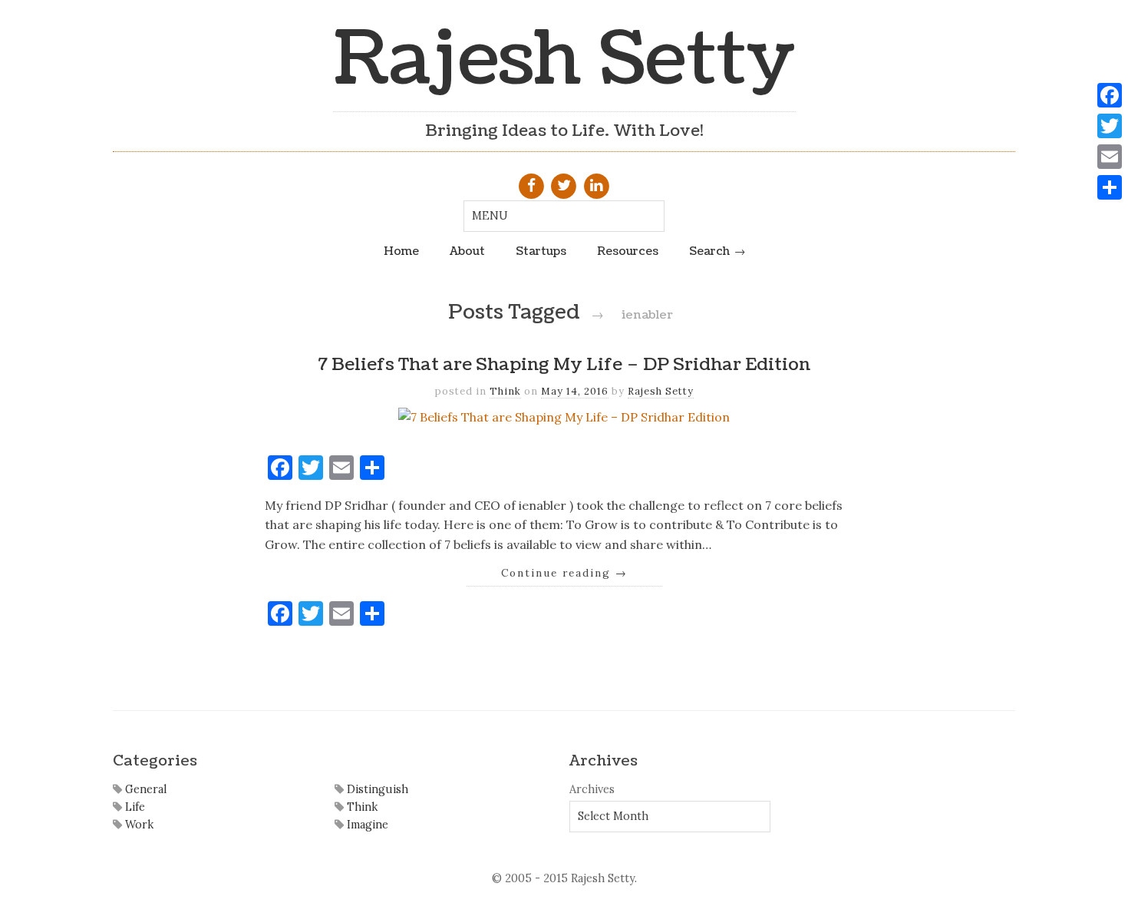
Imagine (366, 825)
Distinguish (376, 789)
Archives (592, 789)
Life (133, 807)
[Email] (1109, 156)
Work (137, 825)
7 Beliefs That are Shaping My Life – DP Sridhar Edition (564, 364)
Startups (541, 251)
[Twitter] (1109, 126)
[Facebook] (1109, 95)
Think (505, 391)
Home (401, 251)
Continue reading (564, 573)
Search (709, 251)
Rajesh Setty (564, 59)
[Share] (1109, 187)
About (467, 251)
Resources (627, 251)
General (144, 789)
